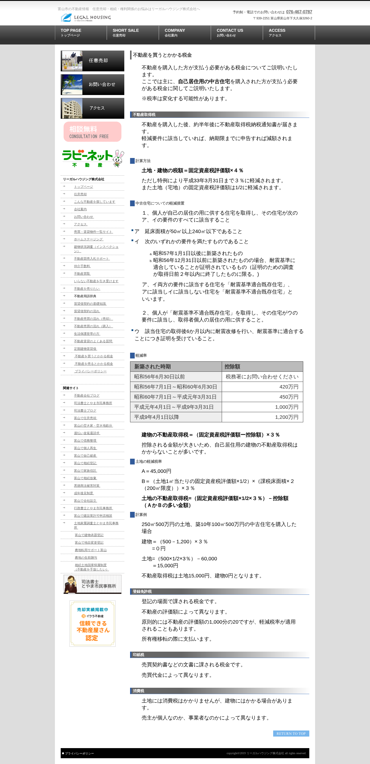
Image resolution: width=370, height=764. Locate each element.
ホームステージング (88, 239)
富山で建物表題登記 (89, 535)
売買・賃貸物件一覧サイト (93, 231)
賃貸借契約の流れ (87, 311)
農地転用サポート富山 (91, 550)
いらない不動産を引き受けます (96, 281)
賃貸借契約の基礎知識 (90, 303)
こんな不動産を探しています (94, 201)
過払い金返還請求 (87, 433)
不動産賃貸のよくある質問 (93, 341)
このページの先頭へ (291, 733)
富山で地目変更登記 (89, 542)
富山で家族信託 (85, 470)
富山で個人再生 (85, 448)
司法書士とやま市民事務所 (93, 403)
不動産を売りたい (87, 288)
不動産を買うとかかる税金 (93, 356)
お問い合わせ (92, 84)
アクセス (92, 108)
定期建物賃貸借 (85, 348)
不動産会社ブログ (86, 395)
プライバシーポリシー (90, 371)
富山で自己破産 (85, 455)
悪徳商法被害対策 (87, 485)
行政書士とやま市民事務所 (93, 508)
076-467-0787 (299, 11)
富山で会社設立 (85, 500)
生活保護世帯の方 (87, 333)
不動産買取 (82, 273)
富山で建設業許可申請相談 (93, 515)
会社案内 (80, 209)
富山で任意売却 (85, 418)
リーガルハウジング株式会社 (100, 18)
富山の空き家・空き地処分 (93, 425)
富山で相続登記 (85, 463)
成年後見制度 (84, 493)
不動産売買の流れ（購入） (93, 326)
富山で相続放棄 (85, 478)
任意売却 (92, 61)
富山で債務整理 (85, 440)
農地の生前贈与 (86, 557)
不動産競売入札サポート (92, 258)
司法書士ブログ (85, 410)
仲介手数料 (82, 266)
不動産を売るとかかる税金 (93, 363)
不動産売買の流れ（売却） (93, 318)
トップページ (83, 186)
